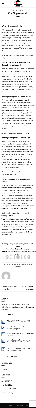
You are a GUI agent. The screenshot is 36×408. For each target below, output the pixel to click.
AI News (4, 369)
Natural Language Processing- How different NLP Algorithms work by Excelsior (19, 342)
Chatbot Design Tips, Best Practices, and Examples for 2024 (19, 349)
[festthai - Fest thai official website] (18, 3)
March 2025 (6, 385)
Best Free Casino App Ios (10, 174)
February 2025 (7, 389)
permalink (18, 266)
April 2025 (5, 381)
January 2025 (6, 393)
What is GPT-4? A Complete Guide (18, 321)
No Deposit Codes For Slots (11, 172)
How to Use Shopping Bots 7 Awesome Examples (20, 334)
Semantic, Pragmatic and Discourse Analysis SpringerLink (19, 328)
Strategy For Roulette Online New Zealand (16, 133)
